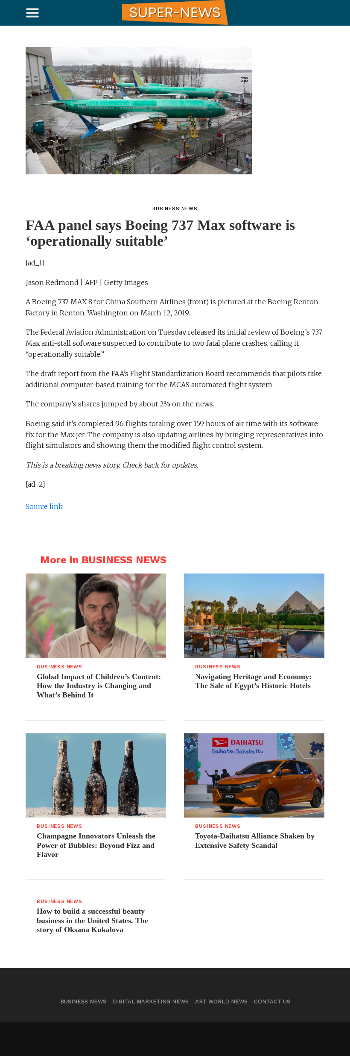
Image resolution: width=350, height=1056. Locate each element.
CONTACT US (272, 1001)
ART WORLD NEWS (221, 1001)
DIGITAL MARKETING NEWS (151, 1001)
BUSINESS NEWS (83, 1001)
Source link (44, 506)
